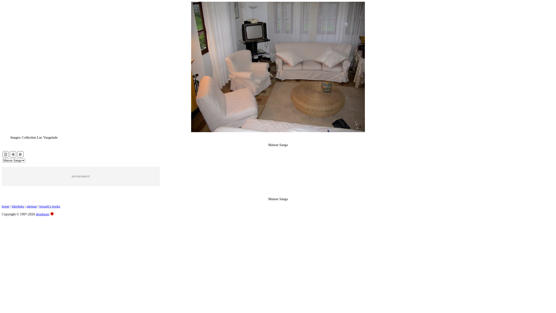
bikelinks (18, 206)
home (5, 206)
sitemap (31, 206)
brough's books (49, 206)
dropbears (42, 214)
